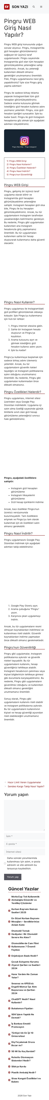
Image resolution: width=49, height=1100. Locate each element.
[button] (33, 7)
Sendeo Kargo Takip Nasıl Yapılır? (26, 786)
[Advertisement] (24, 273)
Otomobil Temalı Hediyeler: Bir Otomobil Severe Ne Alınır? (24, 934)
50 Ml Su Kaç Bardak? (23, 1051)
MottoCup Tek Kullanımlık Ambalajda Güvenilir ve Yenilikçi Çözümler (25, 899)
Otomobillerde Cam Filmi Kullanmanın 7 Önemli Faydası (25, 946)
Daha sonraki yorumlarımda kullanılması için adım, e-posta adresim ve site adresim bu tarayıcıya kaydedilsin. (23, 863)
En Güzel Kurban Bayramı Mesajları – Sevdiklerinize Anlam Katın (25, 921)
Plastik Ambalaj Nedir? (23, 1072)
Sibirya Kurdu (18, 1066)
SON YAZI (20, 7)
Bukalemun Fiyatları (22, 1008)
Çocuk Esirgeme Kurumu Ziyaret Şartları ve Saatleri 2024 (25, 965)
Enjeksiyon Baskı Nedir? (24, 955)
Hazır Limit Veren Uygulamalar (24, 782)
